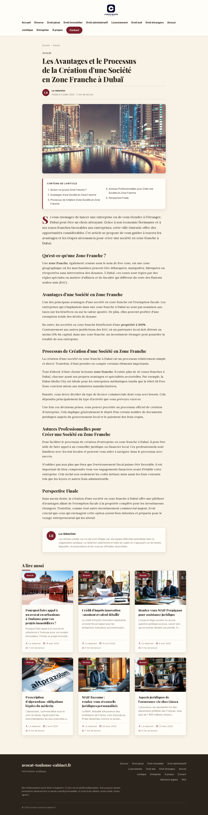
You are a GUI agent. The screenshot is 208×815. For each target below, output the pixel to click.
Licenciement (119, 22)
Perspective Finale (119, 197)
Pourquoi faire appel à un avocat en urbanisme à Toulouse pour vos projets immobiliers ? (43, 616)
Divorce (39, 22)
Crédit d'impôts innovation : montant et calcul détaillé (101, 612)
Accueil (26, 22)
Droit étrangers (155, 22)
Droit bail (136, 22)
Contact (74, 30)
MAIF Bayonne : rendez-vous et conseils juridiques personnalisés (99, 701)
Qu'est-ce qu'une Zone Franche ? (68, 189)
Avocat (171, 22)
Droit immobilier (73, 22)
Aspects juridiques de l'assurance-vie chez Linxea (158, 699)
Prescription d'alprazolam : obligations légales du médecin (44, 701)
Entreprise (43, 29)
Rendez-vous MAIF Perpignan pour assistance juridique (160, 612)
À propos (57, 29)
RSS (184, 779)
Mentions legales (169, 779)
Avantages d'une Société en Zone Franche (73, 194)
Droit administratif (97, 22)
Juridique (27, 29)
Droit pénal (53, 22)
